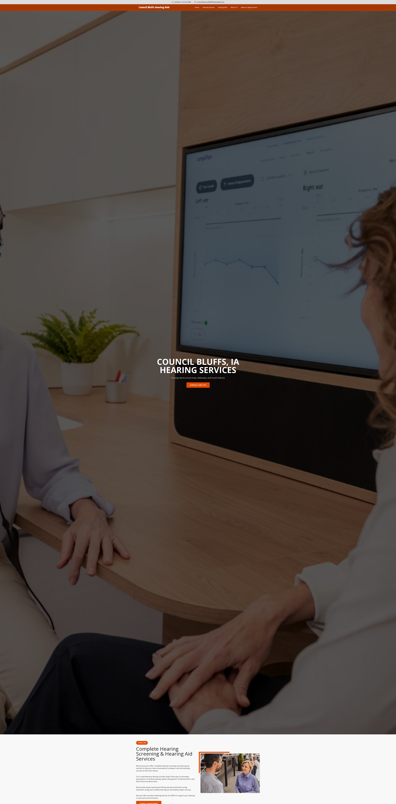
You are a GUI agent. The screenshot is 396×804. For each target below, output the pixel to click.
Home (197, 7)
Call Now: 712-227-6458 (182, 2)
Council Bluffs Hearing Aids (154, 7)
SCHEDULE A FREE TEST (198, 385)
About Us (234, 7)
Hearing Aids (222, 7)
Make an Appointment (249, 7)
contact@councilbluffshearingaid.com (210, 2)
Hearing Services (208, 7)
